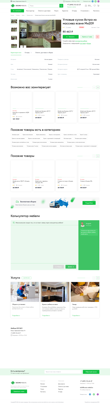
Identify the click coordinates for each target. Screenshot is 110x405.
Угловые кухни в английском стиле (20, 142)
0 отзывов (68, 27)
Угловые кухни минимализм (57, 142)
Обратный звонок (91, 372)
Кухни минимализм (40, 134)
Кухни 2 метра (83, 134)
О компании (85, 11)
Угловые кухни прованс (17, 146)
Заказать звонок (71, 7)
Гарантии (65, 11)
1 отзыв (42, 185)
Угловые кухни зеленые (80, 138)
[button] (21, 46)
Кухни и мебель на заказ (50, 304)
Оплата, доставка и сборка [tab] (44, 53)
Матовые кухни (67, 138)
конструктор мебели (81, 41)
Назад (59, 267)
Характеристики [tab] (16, 53)
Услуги (56, 11)
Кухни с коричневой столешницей (51, 138)
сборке (89, 43)
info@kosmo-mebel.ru (86, 387)
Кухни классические (28, 134)
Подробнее (89, 203)
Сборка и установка (18, 304)
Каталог (42, 384)
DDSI (98, 402)
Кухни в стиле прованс (54, 134)
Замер (74, 304)
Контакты (96, 11)
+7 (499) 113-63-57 (74, 5)
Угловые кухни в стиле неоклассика (76, 142)
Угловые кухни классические (39, 142)
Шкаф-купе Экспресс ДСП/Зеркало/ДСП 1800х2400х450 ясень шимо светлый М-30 (43, 112)
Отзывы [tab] (28, 53)
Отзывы (74, 11)
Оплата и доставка (44, 11)
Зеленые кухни (15, 134)
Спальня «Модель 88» (86, 181)
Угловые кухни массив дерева (49, 146)
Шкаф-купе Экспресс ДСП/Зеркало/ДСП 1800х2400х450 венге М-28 (88, 112)
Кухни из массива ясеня (34, 138)
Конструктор (30, 11)
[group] (40, 33)
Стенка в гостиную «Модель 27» (65, 181)
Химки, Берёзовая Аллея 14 (19, 1)
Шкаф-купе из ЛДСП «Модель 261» (21, 181)
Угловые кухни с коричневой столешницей (86, 146)
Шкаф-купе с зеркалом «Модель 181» (41, 181)
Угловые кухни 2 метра (32, 146)
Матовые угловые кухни (66, 146)
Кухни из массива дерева (18, 138)
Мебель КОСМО (16, 328)
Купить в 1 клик (87, 37)
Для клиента (61, 384)
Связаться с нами (19, 391)
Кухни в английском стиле (70, 134)
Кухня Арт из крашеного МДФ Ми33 (21, 113)
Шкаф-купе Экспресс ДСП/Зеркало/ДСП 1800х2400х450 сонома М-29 (66, 112)
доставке (83, 43)
